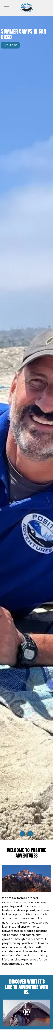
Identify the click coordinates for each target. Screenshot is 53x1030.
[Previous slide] (22, 834)
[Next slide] (30, 834)
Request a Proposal (14, 45)
